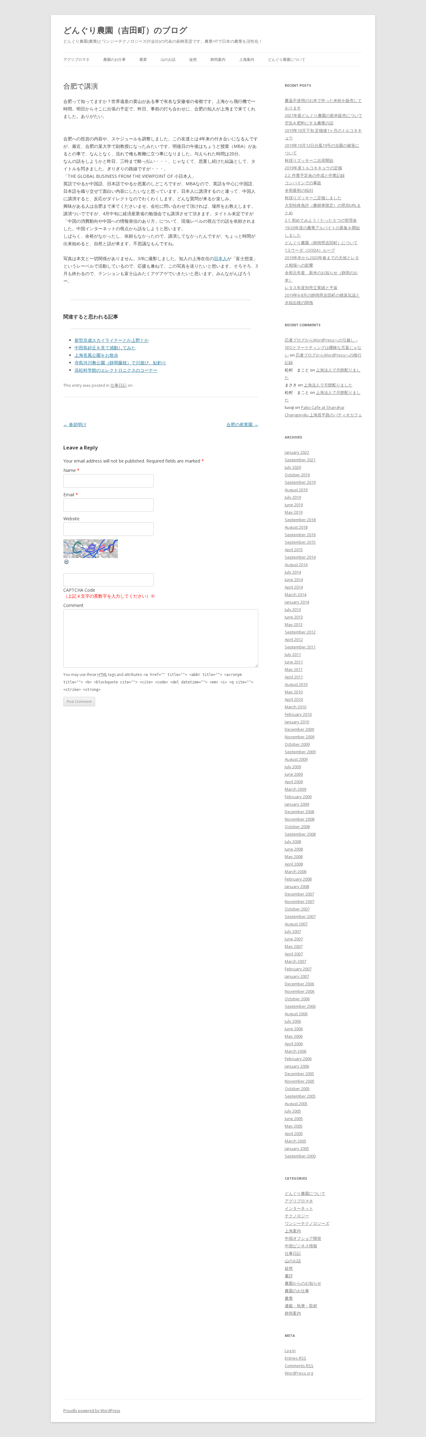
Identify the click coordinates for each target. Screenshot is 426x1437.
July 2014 (293, 572)
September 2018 (300, 519)
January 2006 (297, 1066)
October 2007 (297, 909)
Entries (295, 1358)
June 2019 (294, 504)
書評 (289, 1276)
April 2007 (294, 954)
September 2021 (300, 460)
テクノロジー (297, 1216)
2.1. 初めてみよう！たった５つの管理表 (321, 220)
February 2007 (298, 969)
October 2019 (297, 475)
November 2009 (299, 737)
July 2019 (293, 497)
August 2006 (296, 1014)
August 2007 (296, 924)
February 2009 (298, 796)
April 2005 (294, 1133)
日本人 (220, 258)
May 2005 (294, 1126)
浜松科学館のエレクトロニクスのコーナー (116, 370)
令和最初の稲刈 (299, 190)
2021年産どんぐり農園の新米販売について (323, 115)
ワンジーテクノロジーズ (307, 1223)
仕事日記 (118, 385)
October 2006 (297, 999)
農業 (143, 59)
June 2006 (294, 1029)
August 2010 (296, 684)
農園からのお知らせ (303, 1283)
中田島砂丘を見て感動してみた (105, 348)
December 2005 (299, 1073)
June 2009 (294, 774)
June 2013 (294, 617)
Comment (73, 605)
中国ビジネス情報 (301, 1246)
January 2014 (297, 602)
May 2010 (294, 692)
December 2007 (299, 894)
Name (71, 470)
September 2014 (300, 557)
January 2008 (297, 886)
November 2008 (299, 819)
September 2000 (300, 1156)
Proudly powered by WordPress (91, 1410)
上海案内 (246, 59)
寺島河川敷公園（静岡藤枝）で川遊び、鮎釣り (120, 363)
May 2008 (294, 856)
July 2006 (293, 1021)
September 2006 (300, 1006)
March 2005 (295, 1141)
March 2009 (295, 789)
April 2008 (294, 864)
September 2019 (300, 482)
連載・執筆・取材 (301, 1305)
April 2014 (294, 587)
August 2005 (296, 1103)
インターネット (299, 1208)
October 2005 (297, 1088)
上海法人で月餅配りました (328, 385)
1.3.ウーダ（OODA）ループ (310, 250)
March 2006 (295, 1051)
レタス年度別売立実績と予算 (311, 287)
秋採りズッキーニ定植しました (313, 198)
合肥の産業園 (242, 424)
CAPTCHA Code (79, 590)
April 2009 (294, 781)
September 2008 (300, 834)
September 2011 (300, 647)
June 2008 (294, 849)
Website (71, 519)
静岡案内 (218, 59)
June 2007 (294, 939)
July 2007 (293, 931)
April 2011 (294, 677)
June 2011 (294, 662)
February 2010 (298, 714)
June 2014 (294, 579)
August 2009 (296, 759)
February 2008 (298, 879)
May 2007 (294, 946)
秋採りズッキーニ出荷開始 (309, 160)
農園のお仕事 (114, 59)
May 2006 (294, 1036)
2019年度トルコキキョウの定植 (313, 168)
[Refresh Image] (66, 563)
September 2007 (300, 916)
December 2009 (299, 729)
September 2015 (300, 542)
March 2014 (295, 594)
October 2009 (297, 744)
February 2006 (298, 1058)
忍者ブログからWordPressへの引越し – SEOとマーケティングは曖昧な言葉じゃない (323, 347)
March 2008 (295, 871)
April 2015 (294, 549)
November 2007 (299, 901)
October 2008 (297, 826)
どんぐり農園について (286, 59)
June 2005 (294, 1118)
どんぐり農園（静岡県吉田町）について (321, 242)
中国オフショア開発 (303, 1238)
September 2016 (300, 534)
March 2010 (295, 707)
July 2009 (293, 766)
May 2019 (294, 512)
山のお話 (168, 59)
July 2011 (293, 654)
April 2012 (294, 639)
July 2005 (293, 1111)
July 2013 (293, 609)
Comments (299, 1365)
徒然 (193, 59)
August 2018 (296, 527)
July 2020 (293, 467)
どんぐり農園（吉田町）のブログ (125, 30)
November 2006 (299, 991)
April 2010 (294, 699)
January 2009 (297, 804)
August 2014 (296, 564)
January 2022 (297, 452)
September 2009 (300, 752)
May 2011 (294, 669)
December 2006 (299, 984)
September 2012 (300, 632)
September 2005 (300, 1096)
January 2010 (297, 722)
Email (70, 495)
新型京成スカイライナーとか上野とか (112, 340)
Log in (290, 1350)
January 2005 (297, 1148)
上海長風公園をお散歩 (96, 355)
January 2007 (297, 976)
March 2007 (295, 961)
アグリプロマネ (76, 59)
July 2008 (293, 841)
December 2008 (299, 811)
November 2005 (299, 1081)
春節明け (74, 424)
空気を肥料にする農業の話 (309, 123)
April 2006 (294, 1043)
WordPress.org (299, 1373)
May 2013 (294, 624)
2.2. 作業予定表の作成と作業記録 (315, 175)
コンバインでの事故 (303, 183)
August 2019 (296, 490)
